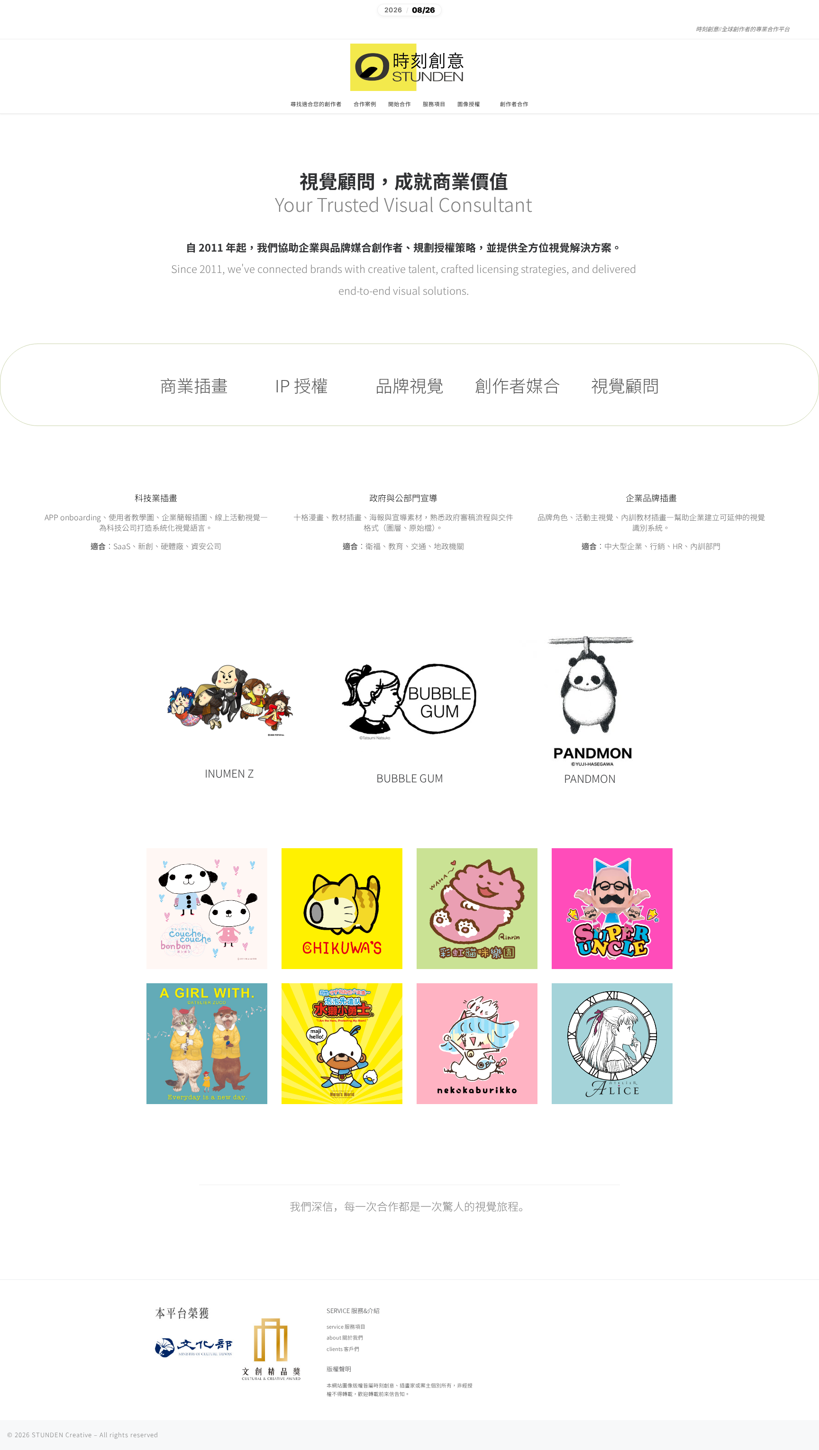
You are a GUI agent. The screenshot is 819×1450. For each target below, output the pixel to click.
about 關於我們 (345, 1337)
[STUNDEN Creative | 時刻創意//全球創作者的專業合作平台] (409, 66)
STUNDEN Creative (62, 1434)
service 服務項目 (346, 1326)
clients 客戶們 (343, 1348)
